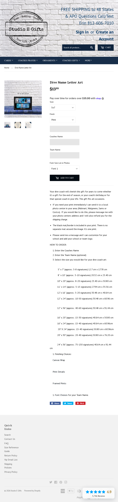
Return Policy (10, 455)
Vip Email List (11, 459)
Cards (8, 60)
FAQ (6, 443)
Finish (52, 114)
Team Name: (55, 149)
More (87, 60)
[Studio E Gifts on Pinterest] (60, 482)
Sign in (82, 32)
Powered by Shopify (32, 491)
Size (52, 102)
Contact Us (9, 438)
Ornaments (49, 60)
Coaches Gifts (70, 60)
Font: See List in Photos (60, 163)
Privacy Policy (10, 471)
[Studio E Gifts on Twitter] (50, 482)
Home (6, 68)
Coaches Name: (56, 136)
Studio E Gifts (16, 491)
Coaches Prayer (27, 60)
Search (7, 434)
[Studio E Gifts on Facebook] (55, 482)
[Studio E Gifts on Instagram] (65, 482)
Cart (108, 47)
